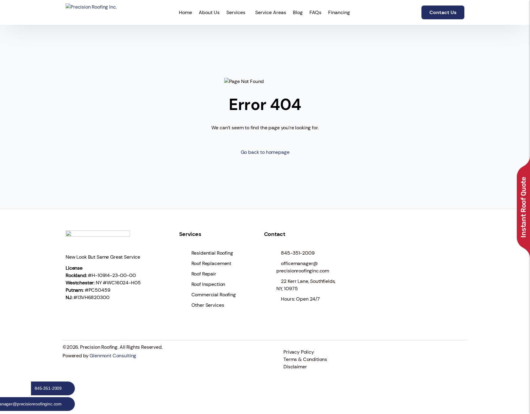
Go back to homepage (265, 152)
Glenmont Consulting (113, 355)
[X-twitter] (91, 315)
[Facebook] (73, 315)
